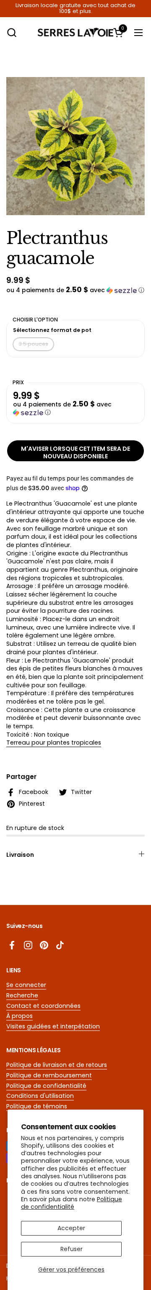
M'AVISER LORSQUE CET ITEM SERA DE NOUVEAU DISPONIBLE (75, 452)
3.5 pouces (33, 343)
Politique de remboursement (49, 1075)
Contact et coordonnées (43, 1006)
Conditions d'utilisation (40, 1096)
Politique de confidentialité (71, 1203)
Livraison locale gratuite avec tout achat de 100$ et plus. (75, 9)
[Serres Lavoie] (75, 32)
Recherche (22, 995)
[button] (11, 32)
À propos (19, 1016)
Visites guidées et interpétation (53, 1026)
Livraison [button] (20, 855)
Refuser (71, 1249)
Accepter (71, 1228)
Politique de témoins (36, 1106)
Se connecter (26, 985)
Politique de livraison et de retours (56, 1065)
